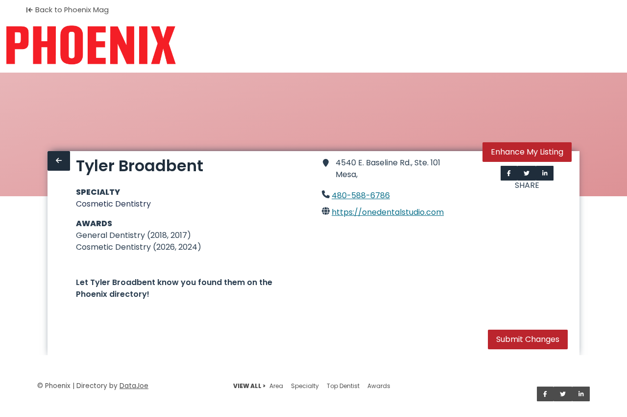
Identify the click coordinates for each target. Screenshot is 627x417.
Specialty (305, 386)
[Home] (91, 45)
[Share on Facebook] (509, 173)
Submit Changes (527, 339)
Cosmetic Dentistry (113, 203)
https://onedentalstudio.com (388, 212)
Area (276, 386)
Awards (378, 386)
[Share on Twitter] (526, 173)
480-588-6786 (361, 195)
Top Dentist (343, 386)
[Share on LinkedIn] (545, 173)
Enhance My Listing (527, 151)
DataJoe (134, 386)
